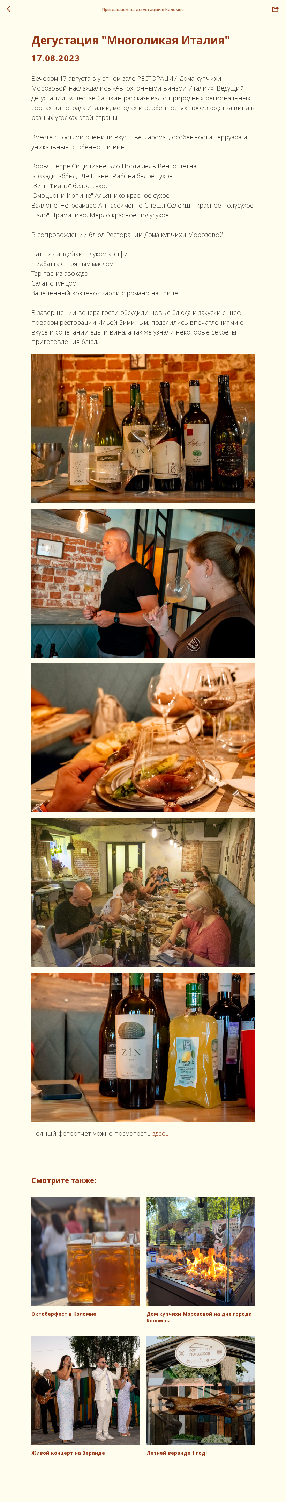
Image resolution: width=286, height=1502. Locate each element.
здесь (160, 1133)
